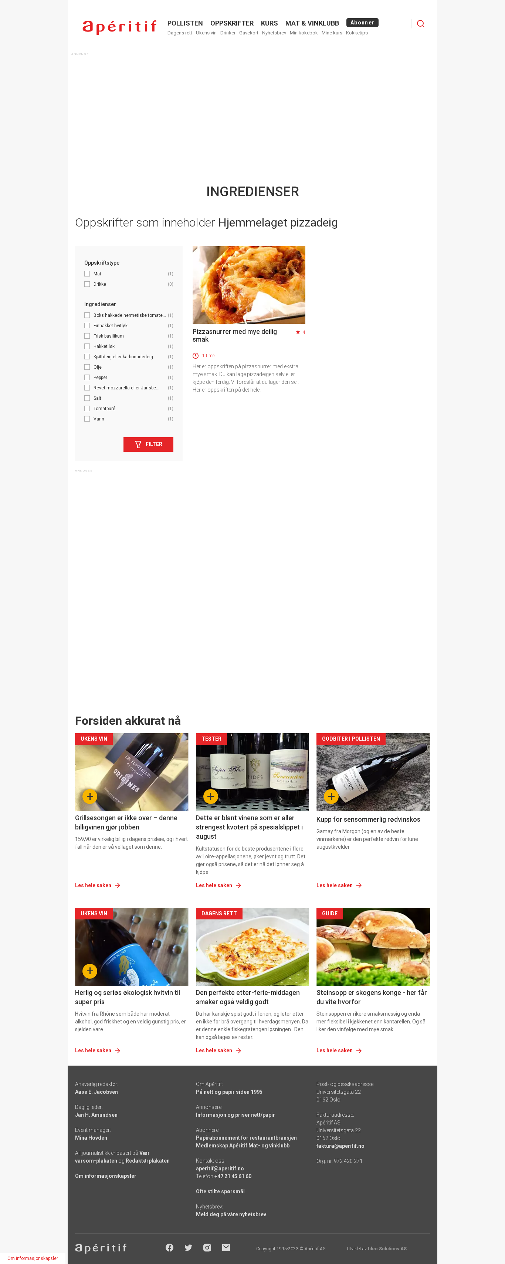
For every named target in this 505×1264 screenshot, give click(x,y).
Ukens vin (206, 33)
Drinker (227, 33)
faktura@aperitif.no (340, 1146)
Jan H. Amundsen (96, 1115)
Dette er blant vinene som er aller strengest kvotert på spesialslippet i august (249, 827)
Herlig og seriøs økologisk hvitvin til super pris (127, 997)
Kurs (269, 23)
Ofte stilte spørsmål (220, 1191)
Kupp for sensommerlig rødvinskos (368, 819)
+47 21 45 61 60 (232, 1176)
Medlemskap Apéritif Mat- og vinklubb (242, 1146)
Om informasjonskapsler (105, 1176)
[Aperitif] (119, 27)
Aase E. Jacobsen (96, 1092)
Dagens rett (179, 33)
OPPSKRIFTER (232, 23)
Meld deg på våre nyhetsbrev (231, 1214)
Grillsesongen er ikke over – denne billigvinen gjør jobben (126, 822)
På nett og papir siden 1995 (229, 1092)
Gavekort (248, 33)
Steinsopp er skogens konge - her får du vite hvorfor (371, 997)
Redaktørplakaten (148, 1161)
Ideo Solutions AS (387, 1248)
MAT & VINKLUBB (312, 23)
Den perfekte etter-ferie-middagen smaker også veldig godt (248, 997)
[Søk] (420, 23)
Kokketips (357, 33)
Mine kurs (332, 33)
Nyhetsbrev (274, 33)
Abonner (362, 23)
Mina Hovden (91, 1138)
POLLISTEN (185, 23)
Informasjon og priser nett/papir (235, 1115)
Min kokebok (304, 33)
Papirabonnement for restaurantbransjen (246, 1138)
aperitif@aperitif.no (220, 1168)
